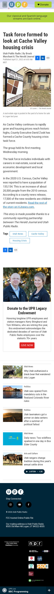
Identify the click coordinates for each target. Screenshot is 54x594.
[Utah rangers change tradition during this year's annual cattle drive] (12, 458)
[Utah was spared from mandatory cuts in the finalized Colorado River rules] (12, 392)
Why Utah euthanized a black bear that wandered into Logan (37, 374)
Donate (44, 4)
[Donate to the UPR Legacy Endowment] (27, 284)
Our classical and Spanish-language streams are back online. (27, 17)
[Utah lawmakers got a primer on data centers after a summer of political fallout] (12, 415)
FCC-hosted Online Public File (19, 518)
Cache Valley (38, 234)
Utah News (18, 234)
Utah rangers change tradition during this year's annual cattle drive (37, 461)
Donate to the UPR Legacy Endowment (27, 310)
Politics (27, 386)
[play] (4, 590)
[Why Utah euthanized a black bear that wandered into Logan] (12, 371)
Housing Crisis (20, 240)
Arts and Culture (31, 453)
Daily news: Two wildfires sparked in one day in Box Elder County (37, 441)
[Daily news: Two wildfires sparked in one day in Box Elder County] (12, 438)
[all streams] (50, 590)
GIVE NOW (27, 345)
